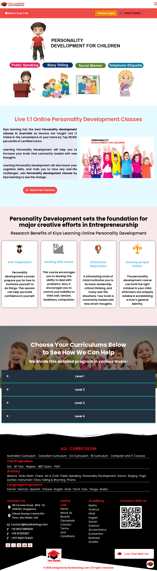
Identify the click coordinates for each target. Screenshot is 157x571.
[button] (155, 4)
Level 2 (80, 390)
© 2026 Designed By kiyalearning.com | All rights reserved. (78, 567)
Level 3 (80, 403)
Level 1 (79, 376)
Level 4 (80, 416)
